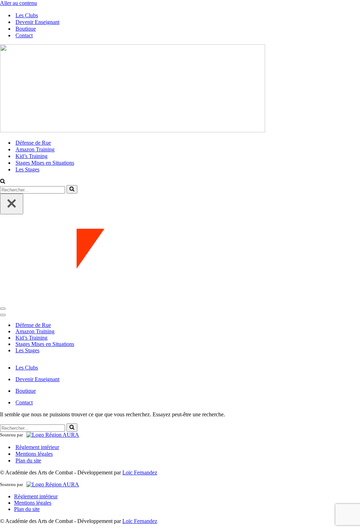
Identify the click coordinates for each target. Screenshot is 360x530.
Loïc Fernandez (139, 472)
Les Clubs (26, 15)
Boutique (25, 29)
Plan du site (28, 460)
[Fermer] (11, 204)
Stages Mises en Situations (44, 163)
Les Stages (27, 169)
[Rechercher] (2, 182)
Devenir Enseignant (37, 22)
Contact (24, 35)
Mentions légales (34, 454)
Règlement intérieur (37, 447)
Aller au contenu (18, 3)
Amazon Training (34, 149)
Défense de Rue (33, 143)
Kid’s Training (31, 156)
